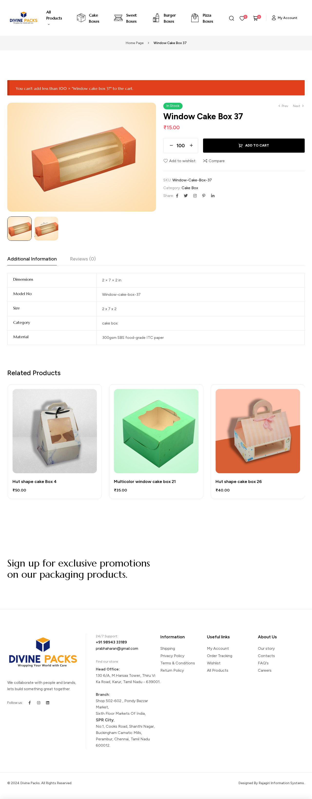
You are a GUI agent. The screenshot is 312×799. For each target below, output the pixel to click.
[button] (150, 108)
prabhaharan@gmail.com (117, 648)
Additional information (32, 259)
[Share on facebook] (177, 196)
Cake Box (190, 188)
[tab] (32, 260)
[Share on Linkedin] (213, 196)
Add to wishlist (182, 160)
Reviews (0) (83, 259)
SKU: (167, 180)
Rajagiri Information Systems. (282, 783)
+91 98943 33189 (111, 642)
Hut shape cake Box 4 (34, 481)
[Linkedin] (47, 702)
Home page (135, 43)
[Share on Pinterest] (203, 196)
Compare (217, 160)
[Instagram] (38, 702)
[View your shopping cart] (255, 18)
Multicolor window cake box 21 (145, 481)
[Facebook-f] (29, 702)
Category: (172, 188)
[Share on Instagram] (195, 196)
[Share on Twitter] (186, 196)
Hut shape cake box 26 (238, 481)
